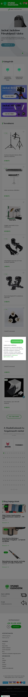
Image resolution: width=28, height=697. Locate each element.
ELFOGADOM (16, 341)
